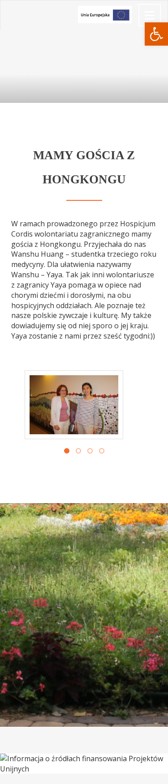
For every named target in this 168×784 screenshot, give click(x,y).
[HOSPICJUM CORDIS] (7, 11)
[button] (156, 34)
